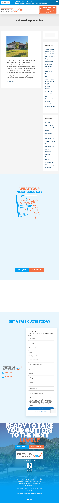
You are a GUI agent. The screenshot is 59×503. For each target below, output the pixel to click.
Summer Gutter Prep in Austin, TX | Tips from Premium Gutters (50, 84)
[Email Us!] (3, 377)
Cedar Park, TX (28, 480)
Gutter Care (49, 125)
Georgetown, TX (37, 480)
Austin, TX (21, 478)
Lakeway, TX (20, 480)
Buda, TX (30, 483)
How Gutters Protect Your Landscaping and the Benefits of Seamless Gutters (20, 61)
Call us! (8, 373)
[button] (21, 10)
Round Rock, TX (29, 478)
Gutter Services (50, 141)
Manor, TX (37, 481)
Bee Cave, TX (36, 483)
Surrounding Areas (31, 485)
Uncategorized (49, 162)
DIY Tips (47, 122)
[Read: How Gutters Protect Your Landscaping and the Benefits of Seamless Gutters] (17, 46)
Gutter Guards (49, 128)
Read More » (10, 81)
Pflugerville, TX (23, 483)
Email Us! (8, 377)
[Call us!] (3, 373)
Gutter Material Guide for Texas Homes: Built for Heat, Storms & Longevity (50, 54)
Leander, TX (21, 481)
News (47, 149)
